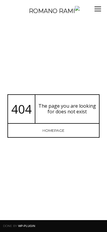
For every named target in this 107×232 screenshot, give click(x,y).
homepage (53, 130)
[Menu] (98, 9)
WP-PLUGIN (26, 226)
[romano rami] (42, 11)
